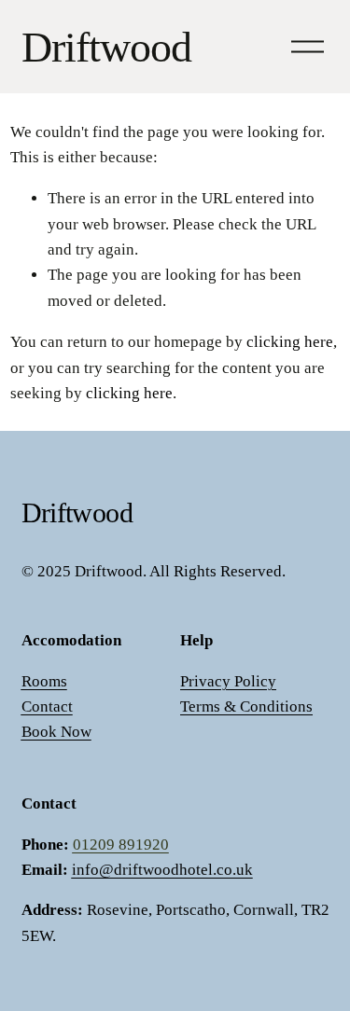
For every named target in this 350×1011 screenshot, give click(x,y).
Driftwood (106, 47)
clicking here (289, 342)
